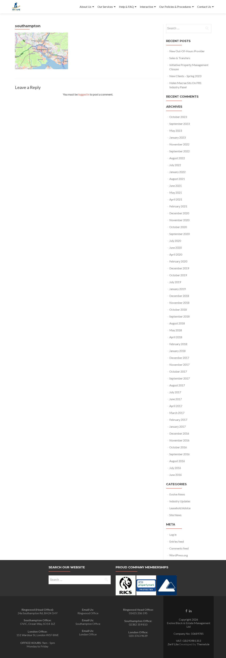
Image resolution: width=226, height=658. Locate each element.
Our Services (105, 6)
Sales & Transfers (179, 58)
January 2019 (177, 289)
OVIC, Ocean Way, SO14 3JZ (37, 623)
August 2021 (177, 178)
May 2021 (175, 192)
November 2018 (179, 302)
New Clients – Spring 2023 (185, 76)
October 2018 (178, 309)
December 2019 (179, 268)
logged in (83, 94)
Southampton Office (88, 623)
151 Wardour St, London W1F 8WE (37, 635)
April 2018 (175, 337)
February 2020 (178, 261)
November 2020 (179, 220)
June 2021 (175, 185)
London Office (88, 634)
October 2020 (178, 227)
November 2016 (179, 440)
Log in (173, 534)
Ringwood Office (88, 613)
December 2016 (179, 433)
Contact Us (204, 6)
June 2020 (175, 247)
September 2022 (179, 151)
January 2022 (177, 172)
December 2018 (179, 295)
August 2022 (177, 158)
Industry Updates (179, 501)
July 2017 (175, 392)
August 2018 (177, 323)
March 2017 (176, 412)
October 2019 (178, 275)
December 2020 (179, 213)
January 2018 (177, 350)
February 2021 (178, 206)
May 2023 (175, 130)
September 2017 (179, 378)
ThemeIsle (203, 644)
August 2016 (177, 461)
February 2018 (178, 344)
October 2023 (178, 116)
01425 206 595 (138, 613)
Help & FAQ (126, 6)
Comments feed (179, 548)
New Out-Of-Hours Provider (187, 51)
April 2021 (175, 199)
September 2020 (179, 233)
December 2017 (179, 357)
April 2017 (175, 406)
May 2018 (175, 330)
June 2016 (175, 474)
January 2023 (177, 137)
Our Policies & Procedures (175, 6)
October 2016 (178, 447)
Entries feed (176, 541)
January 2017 (177, 426)
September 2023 (179, 123)
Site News (175, 515)
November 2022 (179, 144)
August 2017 (177, 385)
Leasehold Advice (180, 508)
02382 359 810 (138, 624)
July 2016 (175, 467)
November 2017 (179, 364)
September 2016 (179, 454)
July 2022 (175, 165)
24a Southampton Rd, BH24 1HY (38, 613)
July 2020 (175, 240)
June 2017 (175, 399)
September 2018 (179, 316)
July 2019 (175, 282)
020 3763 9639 (138, 635)
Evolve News (177, 494)
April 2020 (175, 254)
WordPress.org (178, 555)
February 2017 (178, 419)
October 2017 (178, 371)
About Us (85, 6)
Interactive (146, 6)
